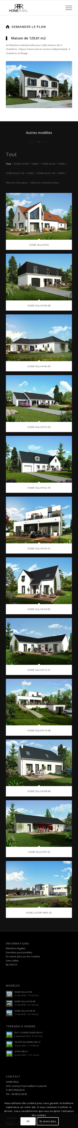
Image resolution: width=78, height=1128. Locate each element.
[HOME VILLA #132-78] (39, 459)
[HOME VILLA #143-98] (39, 277)
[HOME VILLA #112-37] (39, 641)
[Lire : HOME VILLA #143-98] (9, 1003)
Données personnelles (19, 952)
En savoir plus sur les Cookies (23, 956)
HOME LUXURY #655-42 (39, 912)
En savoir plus (48, 1121)
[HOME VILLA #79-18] (39, 823)
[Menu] (67, 7)
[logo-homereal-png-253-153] (32, 7)
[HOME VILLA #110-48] (39, 702)
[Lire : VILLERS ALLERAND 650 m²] (9, 1044)
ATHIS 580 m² (21, 1051)
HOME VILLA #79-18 (39, 852)
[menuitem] (67, 7)
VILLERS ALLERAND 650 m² (27, 1041)
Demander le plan (29, 27)
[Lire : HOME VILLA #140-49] (9, 1013)
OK (28, 1121)
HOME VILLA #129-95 (38, 609)
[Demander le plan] (8, 27)
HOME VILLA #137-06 (38, 427)
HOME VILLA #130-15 (38, 548)
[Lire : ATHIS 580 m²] (9, 1053)
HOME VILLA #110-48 (38, 730)
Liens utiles (12, 960)
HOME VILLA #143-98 (38, 305)
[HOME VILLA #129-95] (39, 580)
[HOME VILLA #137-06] (39, 398)
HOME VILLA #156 (39, 244)
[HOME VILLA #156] (39, 216)
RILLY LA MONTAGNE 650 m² (28, 1032)
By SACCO (11, 964)
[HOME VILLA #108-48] (39, 762)
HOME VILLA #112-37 (38, 670)
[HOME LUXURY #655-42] (39, 884)
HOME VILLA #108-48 (38, 791)
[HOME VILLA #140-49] (39, 337)
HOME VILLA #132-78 (38, 487)
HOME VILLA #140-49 (38, 366)
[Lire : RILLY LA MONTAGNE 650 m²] (9, 1034)
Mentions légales (16, 948)
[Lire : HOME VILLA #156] (9, 994)
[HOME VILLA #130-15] (39, 520)
